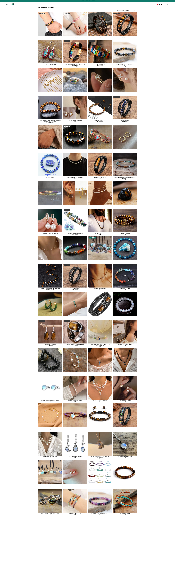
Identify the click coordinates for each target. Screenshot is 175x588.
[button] (128, 10)
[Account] (167, 4)
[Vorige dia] (40, 23)
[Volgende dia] (60, 23)
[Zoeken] (164, 4)
